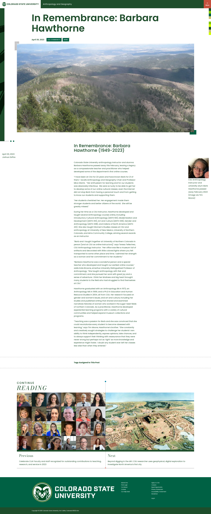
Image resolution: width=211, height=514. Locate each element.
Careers (153, 485)
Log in (153, 498)
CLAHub (123, 489)
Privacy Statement (157, 489)
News (66, 40)
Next (111, 455)
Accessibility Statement (158, 491)
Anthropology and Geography (57, 4)
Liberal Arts (124, 483)
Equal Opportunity (156, 487)
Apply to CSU (155, 483)
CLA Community (54, 40)
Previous (26, 455)
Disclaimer (154, 494)
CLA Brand (124, 487)
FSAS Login (124, 485)
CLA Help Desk (125, 491)
